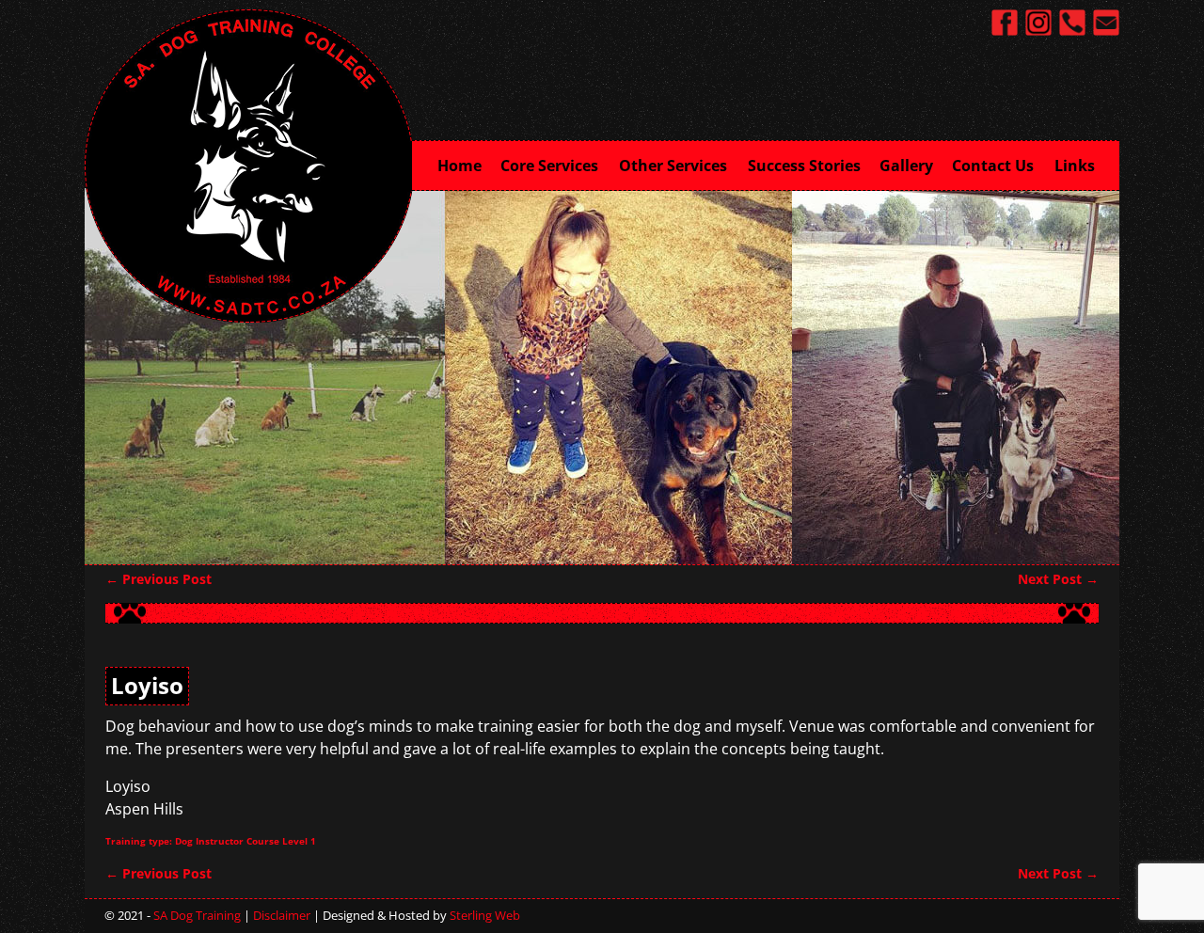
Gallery (906, 165)
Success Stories (804, 165)
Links (1074, 165)
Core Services (549, 165)
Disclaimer (281, 915)
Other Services (673, 165)
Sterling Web (485, 915)
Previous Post (158, 579)
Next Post (1058, 579)
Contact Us (993, 165)
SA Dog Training (197, 915)
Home (459, 165)
